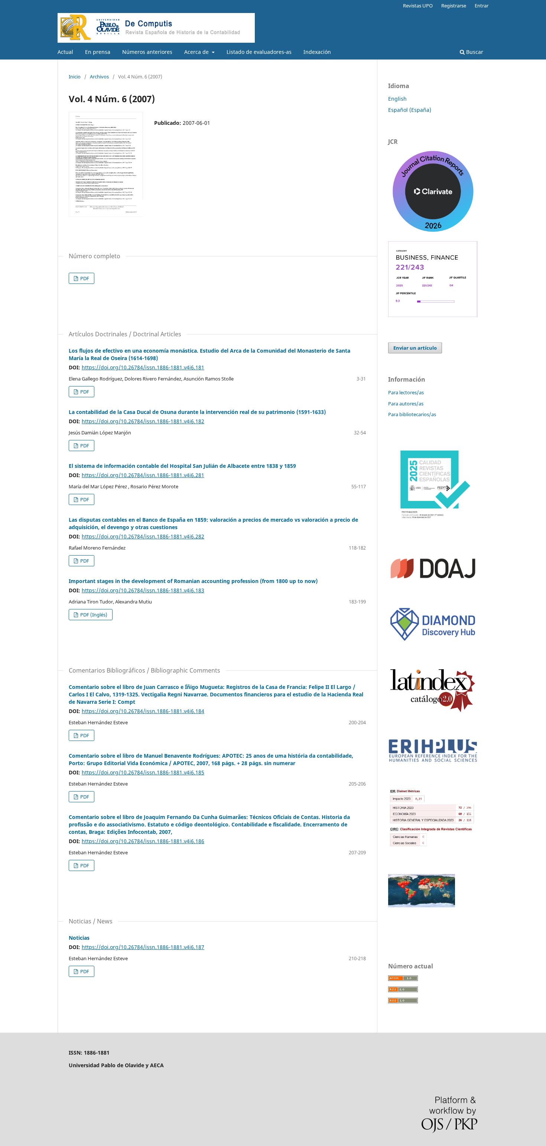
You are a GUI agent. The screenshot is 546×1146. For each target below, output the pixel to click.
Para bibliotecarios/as (412, 414)
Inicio (75, 76)
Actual (65, 51)
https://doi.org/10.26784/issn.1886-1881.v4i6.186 (143, 841)
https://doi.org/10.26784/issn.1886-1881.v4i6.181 (143, 367)
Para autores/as (405, 403)
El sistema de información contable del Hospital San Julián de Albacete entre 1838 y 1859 (182, 465)
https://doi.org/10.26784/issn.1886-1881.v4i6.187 (143, 947)
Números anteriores (147, 51)
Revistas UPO (418, 5)
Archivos (99, 76)
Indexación (317, 51)
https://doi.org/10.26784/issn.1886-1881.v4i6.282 (143, 536)
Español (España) (409, 109)
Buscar (474, 51)
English (397, 98)
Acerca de (197, 51)
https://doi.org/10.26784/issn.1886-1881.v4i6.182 (143, 421)
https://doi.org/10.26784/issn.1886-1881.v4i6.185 (143, 772)
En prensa (97, 51)
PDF (84, 278)
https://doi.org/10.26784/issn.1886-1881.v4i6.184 (143, 711)
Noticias (79, 937)
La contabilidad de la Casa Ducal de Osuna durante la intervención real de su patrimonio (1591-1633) (197, 411)
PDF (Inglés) (93, 614)
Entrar (481, 5)
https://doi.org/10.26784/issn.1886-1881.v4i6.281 (143, 475)
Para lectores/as (406, 392)
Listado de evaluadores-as (259, 51)
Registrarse (453, 5)
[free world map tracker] (421, 905)
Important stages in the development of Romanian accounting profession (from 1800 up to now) (193, 581)
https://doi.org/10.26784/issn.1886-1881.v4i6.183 (143, 590)
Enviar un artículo (415, 347)
